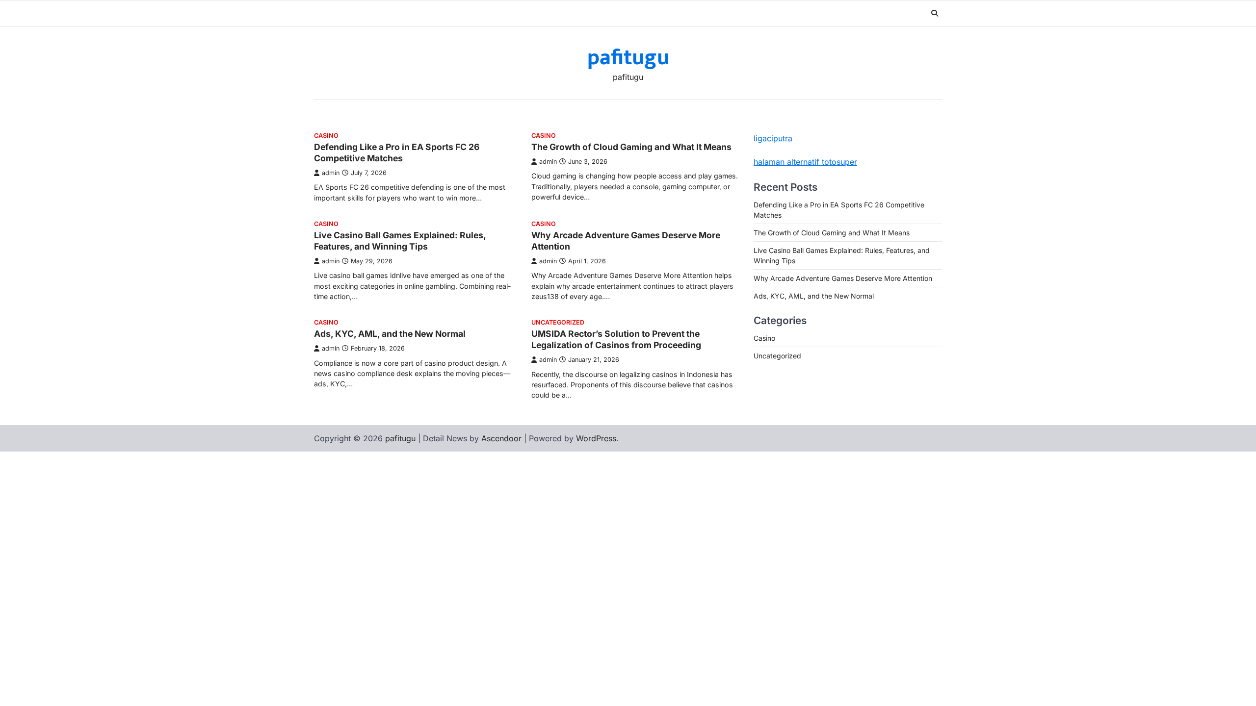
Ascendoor (501, 438)
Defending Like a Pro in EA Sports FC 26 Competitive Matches (396, 152)
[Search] (934, 13)
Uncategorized (557, 322)
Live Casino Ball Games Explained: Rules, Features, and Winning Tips (400, 241)
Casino (326, 135)
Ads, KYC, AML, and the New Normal (390, 333)
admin (331, 172)
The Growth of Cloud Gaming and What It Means (631, 147)
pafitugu (628, 57)
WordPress (596, 438)
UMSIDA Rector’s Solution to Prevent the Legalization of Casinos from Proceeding (616, 339)
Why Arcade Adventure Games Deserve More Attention (843, 278)
